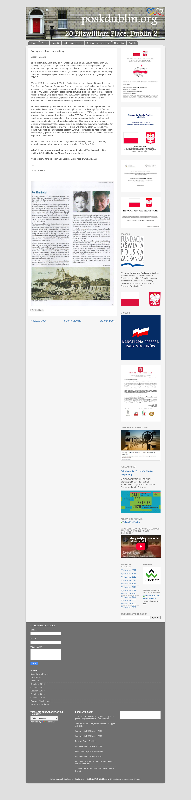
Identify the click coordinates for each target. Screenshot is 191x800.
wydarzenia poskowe (39, 704)
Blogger (137, 779)
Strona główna (72, 320)
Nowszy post (38, 320)
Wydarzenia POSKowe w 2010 (88, 756)
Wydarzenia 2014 (128, 580)
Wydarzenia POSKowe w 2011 (88, 746)
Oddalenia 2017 (37, 687)
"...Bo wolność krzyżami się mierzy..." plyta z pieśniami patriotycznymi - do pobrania (94, 717)
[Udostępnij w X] (37, 310)
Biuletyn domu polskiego (98, 43)
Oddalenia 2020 (37, 698)
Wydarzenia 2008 (128, 600)
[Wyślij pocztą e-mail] (31, 310)
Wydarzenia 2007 (128, 604)
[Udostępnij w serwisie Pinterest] (42, 310)
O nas (44, 43)
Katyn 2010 (35, 677)
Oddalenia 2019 (37, 694)
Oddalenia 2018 (37, 691)
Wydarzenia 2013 (128, 584)
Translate (51, 722)
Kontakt (55, 43)
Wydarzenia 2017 (128, 570)
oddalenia (34, 681)
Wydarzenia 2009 (128, 597)
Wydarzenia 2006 (128, 607)
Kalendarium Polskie (39, 674)
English (132, 43)
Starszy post (106, 320)
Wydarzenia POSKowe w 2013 (88, 731)
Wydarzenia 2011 (128, 590)
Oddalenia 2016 (37, 684)
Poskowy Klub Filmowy (40, 701)
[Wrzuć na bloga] (34, 310)
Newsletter (119, 43)
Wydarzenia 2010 (128, 594)
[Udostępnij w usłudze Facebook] (39, 310)
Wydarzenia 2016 (128, 574)
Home (34, 43)
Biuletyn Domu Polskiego (86, 741)
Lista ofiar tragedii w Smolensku (89, 751)
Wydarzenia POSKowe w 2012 (88, 736)
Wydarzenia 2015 (128, 577)
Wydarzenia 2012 (128, 587)
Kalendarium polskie (73, 43)
